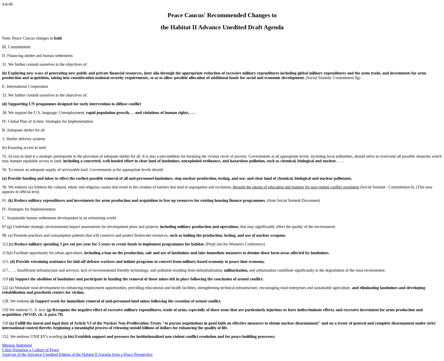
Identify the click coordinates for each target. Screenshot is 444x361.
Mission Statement (17, 345)
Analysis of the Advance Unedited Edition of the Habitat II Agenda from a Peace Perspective (77, 354)
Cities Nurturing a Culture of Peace (30, 350)
